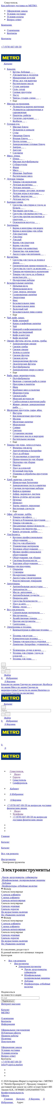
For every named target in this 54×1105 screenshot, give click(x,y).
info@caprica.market (12, 1064)
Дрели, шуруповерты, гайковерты (35, 971)
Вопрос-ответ (14, 19)
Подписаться (8, 1001)
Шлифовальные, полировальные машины (37, 976)
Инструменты (21, 963)
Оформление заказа (17, 11)
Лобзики (28, 981)
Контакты (12, 33)
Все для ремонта (17, 960)
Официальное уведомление (15, 1030)
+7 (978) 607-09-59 (11, 46)
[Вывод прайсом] (6, 946)
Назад (17, 774)
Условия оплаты (15, 16)
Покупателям (8, 1041)
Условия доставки (16, 13)
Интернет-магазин (10, 1004)
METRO (5, 1012)
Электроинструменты (29, 966)
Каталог (5, 1009)
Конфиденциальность (12, 1092)
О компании (13, 30)
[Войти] (2, 741)
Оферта (5, 1095)
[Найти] (7, 671)
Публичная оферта (11, 1032)
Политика (6, 1038)
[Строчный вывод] (4, 946)
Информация (8, 1024)
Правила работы (9, 1035)
